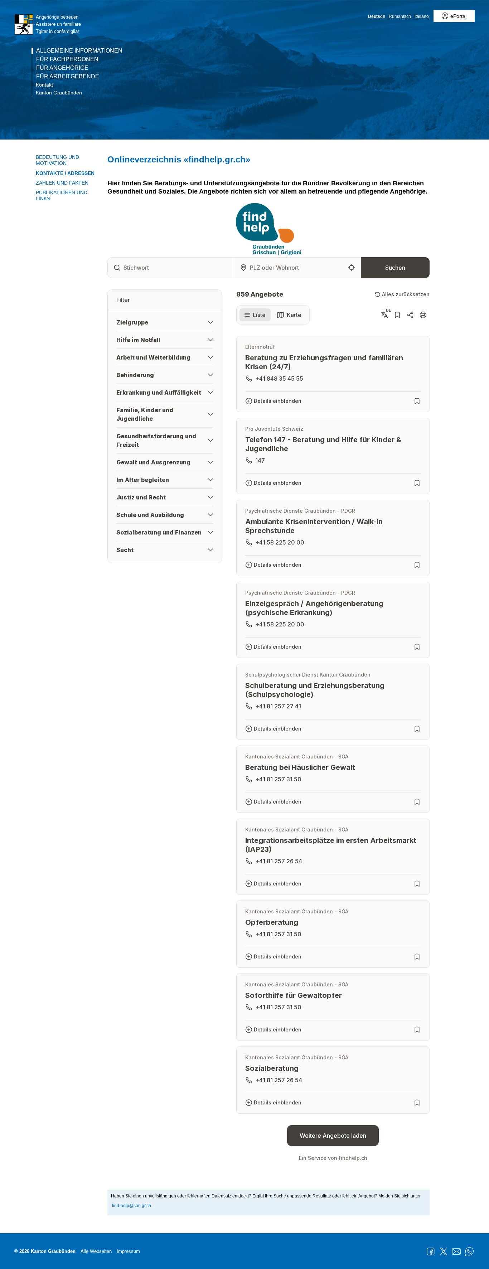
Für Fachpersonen (67, 59)
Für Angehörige (62, 68)
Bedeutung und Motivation (57, 160)
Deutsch (376, 16)
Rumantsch (400, 16)
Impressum (128, 1251)
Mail (456, 1251)
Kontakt (44, 84)
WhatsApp (469, 1251)
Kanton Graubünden (59, 92)
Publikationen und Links (61, 195)
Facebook (430, 1251)
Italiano (422, 16)
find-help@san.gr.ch (131, 1205)
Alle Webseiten (96, 1251)
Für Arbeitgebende (67, 76)
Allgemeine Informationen (79, 51)
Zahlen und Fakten (62, 183)
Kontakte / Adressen (65, 173)
